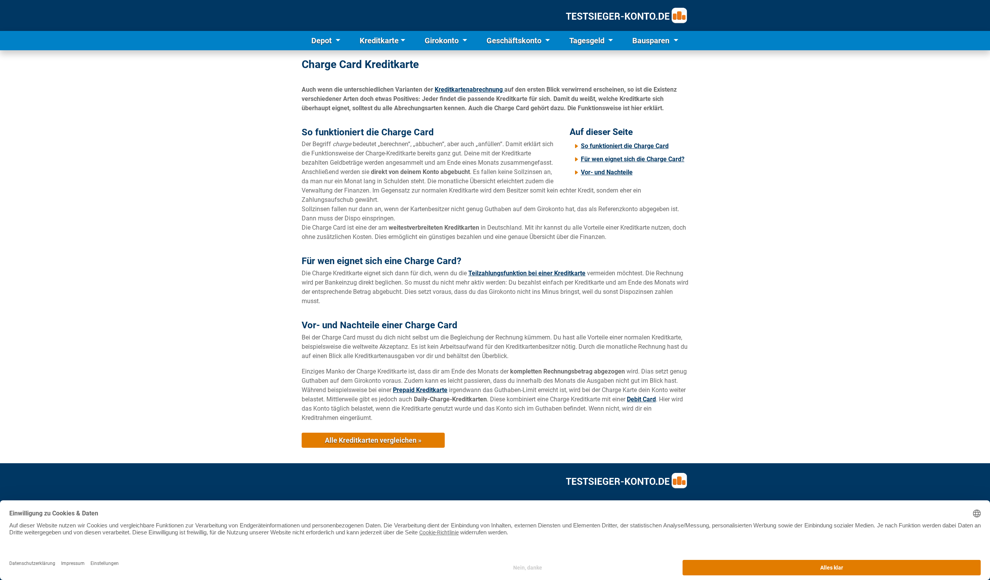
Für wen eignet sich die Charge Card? (632, 159)
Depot (322, 40)
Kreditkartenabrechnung (469, 89)
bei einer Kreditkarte (526, 273)
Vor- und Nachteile (607, 172)
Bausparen (651, 40)
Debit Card (641, 399)
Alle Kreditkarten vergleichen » (373, 440)
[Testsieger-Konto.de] (626, 15)
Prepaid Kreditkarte (420, 390)
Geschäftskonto (514, 40)
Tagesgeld (587, 40)
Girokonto (443, 40)
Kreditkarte (379, 40)
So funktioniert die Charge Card (625, 146)
